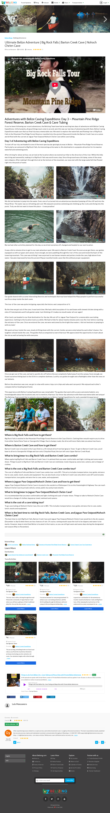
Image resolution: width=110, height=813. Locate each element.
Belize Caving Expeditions (23, 594)
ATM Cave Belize (13, 544)
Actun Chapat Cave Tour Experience (81, 544)
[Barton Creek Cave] (55, 19)
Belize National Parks (28, 544)
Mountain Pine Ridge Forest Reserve (63, 555)
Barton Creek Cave (42, 555)
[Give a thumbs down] (96, 742)
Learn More (20, 608)
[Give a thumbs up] (102, 742)
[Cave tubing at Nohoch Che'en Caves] (91, 19)
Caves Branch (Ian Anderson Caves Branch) (20, 555)
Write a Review (11, 724)
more (29, 604)
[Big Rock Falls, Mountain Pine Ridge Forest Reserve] (18, 19)
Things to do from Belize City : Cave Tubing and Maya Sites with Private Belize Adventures (51, 675)
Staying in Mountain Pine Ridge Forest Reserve (52, 544)
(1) (42, 49)
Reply (18, 742)
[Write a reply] (14, 742)
